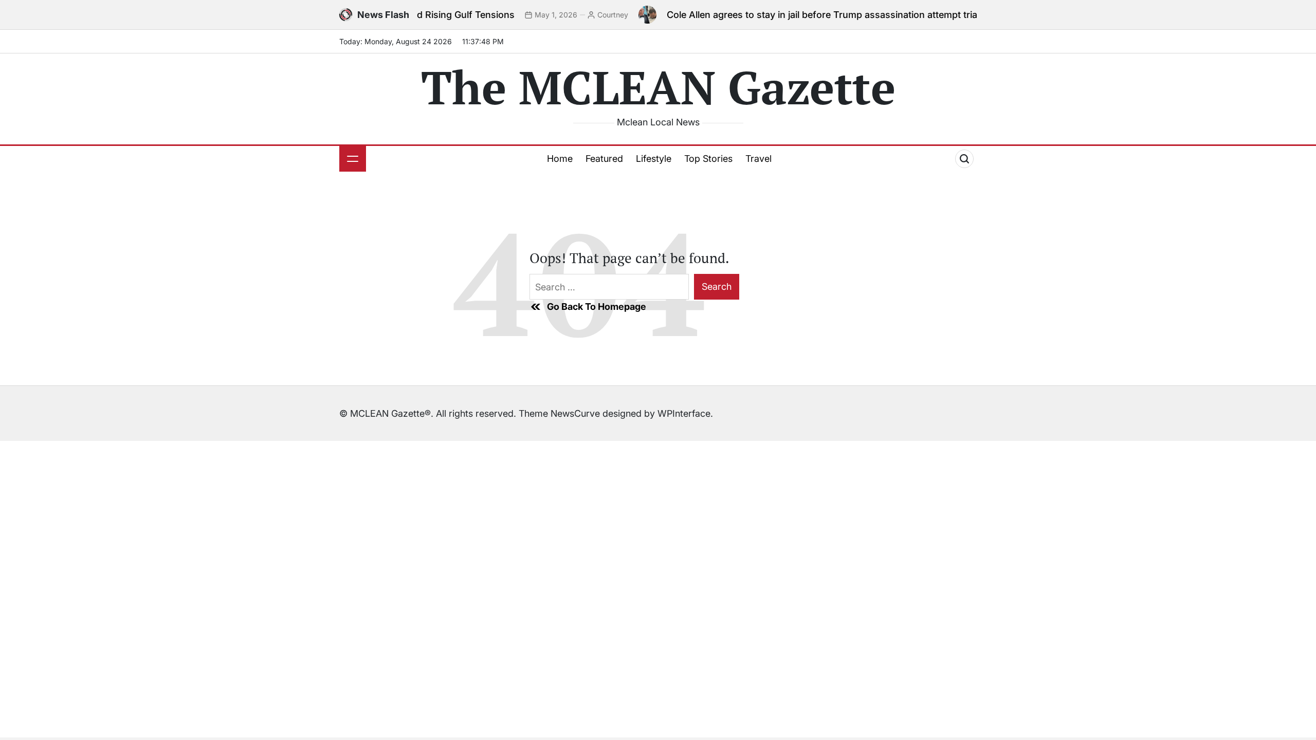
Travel (758, 158)
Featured (604, 158)
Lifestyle (653, 158)
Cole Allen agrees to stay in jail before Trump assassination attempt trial (802, 14)
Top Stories (708, 158)
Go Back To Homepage (596, 306)
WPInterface (683, 413)
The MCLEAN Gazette (658, 87)
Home (560, 158)
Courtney (591, 14)
